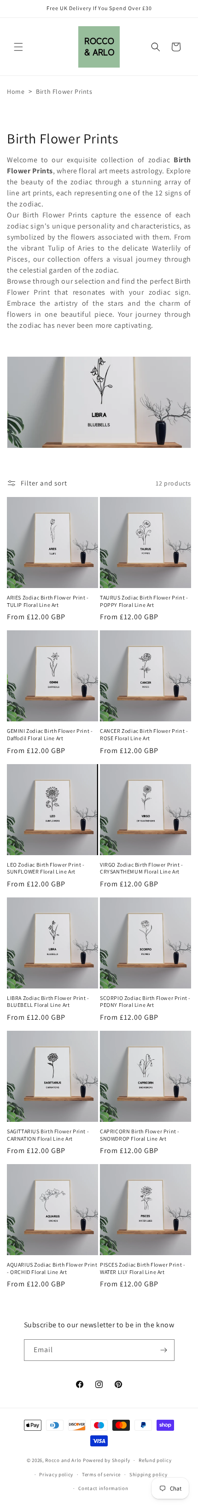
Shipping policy (148, 1474)
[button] (18, 47)
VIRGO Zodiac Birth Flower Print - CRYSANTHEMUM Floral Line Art (141, 868)
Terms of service (101, 1474)
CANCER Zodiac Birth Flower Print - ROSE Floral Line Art (144, 734)
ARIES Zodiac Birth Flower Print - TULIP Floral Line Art (48, 601)
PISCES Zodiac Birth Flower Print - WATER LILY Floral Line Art (142, 1268)
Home (15, 91)
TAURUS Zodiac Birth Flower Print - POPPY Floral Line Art (144, 601)
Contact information (103, 1488)
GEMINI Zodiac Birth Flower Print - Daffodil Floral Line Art (50, 734)
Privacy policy (56, 1474)
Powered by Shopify (106, 1460)
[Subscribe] (164, 1350)
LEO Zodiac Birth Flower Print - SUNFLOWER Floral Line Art (46, 868)
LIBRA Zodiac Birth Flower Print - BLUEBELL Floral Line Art (48, 1001)
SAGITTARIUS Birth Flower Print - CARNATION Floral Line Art (48, 1135)
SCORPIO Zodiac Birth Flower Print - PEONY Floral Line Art (145, 1001)
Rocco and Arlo (63, 1460)
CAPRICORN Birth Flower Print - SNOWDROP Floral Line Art (140, 1135)
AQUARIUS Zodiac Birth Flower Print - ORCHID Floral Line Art (52, 1268)
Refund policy (155, 1460)
